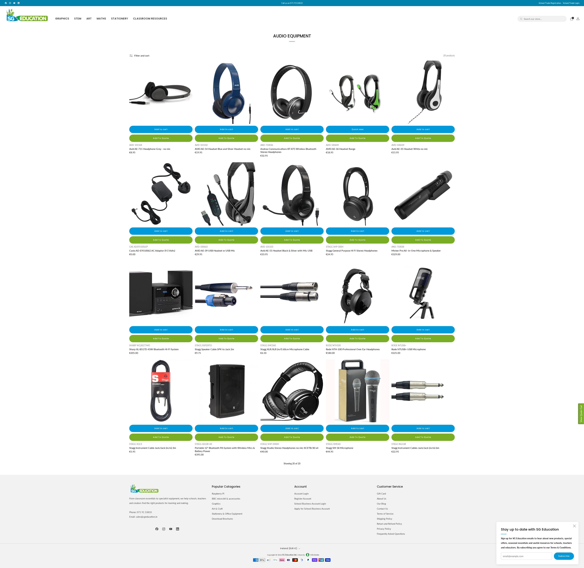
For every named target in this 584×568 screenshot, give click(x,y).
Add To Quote (161, 138)
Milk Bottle (314, 555)
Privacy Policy (384, 528)
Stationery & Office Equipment (227, 513)
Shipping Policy (384, 518)
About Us (381, 498)
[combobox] (544, 18)
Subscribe (564, 556)
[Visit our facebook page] (6, 3)
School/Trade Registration (550, 3)
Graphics (62, 18)
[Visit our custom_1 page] (18, 3)
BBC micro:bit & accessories (226, 498)
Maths (101, 18)
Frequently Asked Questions (391, 533)
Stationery (119, 18)
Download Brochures (222, 518)
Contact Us (382, 508)
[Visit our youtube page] (14, 3)
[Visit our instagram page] (10, 3)
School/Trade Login (571, 3)
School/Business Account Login (310, 503)
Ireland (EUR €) (288, 548)
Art (89, 18)
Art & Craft (217, 508)
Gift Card (381, 493)
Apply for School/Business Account (312, 508)
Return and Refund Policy (389, 523)
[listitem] (292, 3)
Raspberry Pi (218, 493)
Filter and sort (141, 55)
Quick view (358, 129)
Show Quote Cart (581, 413)
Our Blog (381, 503)
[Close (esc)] (574, 526)
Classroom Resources (150, 18)
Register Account (302, 498)
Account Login (301, 493)
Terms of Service (385, 513)
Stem (77, 18)
